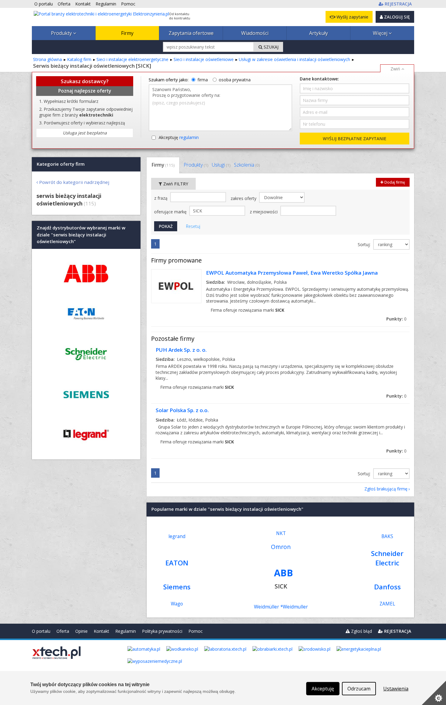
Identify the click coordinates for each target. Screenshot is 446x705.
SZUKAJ (270, 47)
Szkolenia (247, 164)
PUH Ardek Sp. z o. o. (181, 349)
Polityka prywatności (162, 631)
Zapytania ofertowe (191, 33)
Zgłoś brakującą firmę (385, 489)
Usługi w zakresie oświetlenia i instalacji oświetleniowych (294, 59)
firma (203, 80)
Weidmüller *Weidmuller (281, 607)
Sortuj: (365, 244)
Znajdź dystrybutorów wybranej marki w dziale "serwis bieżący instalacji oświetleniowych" (81, 235)
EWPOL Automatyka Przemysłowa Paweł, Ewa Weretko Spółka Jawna (292, 272)
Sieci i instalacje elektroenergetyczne (132, 59)
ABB (283, 572)
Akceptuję (179, 137)
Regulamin (125, 631)
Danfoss (387, 586)
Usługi (221, 164)
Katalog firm (79, 59)
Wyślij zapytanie (351, 17)
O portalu (41, 631)
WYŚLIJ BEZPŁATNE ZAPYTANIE (354, 138)
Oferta (62, 631)
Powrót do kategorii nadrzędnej (74, 182)
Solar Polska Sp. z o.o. (182, 410)
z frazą (161, 198)
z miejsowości (264, 212)
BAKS (387, 536)
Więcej (381, 33)
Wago (177, 604)
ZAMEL (387, 604)
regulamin (189, 137)
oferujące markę (171, 212)
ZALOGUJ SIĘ (396, 17)
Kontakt (101, 631)
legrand (176, 536)
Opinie (81, 631)
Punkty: (396, 319)
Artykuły (318, 33)
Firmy (127, 33)
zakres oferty (244, 198)
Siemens (177, 586)
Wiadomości (255, 33)
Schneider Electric (387, 558)
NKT (281, 533)
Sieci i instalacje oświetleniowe (204, 59)
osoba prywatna (235, 80)
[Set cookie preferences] (434, 693)
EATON (176, 563)
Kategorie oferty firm (61, 164)
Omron (281, 547)
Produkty (62, 33)
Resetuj (193, 226)
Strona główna (47, 59)
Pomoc (195, 631)
